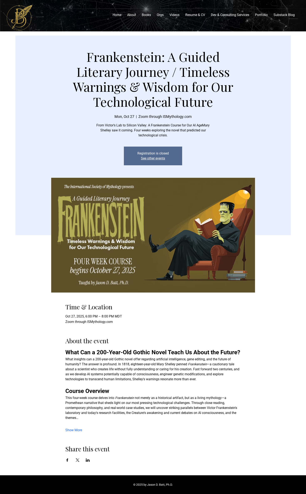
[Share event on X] (78, 460)
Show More (73, 430)
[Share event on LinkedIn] (88, 460)
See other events (153, 158)
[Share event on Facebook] (67, 460)
